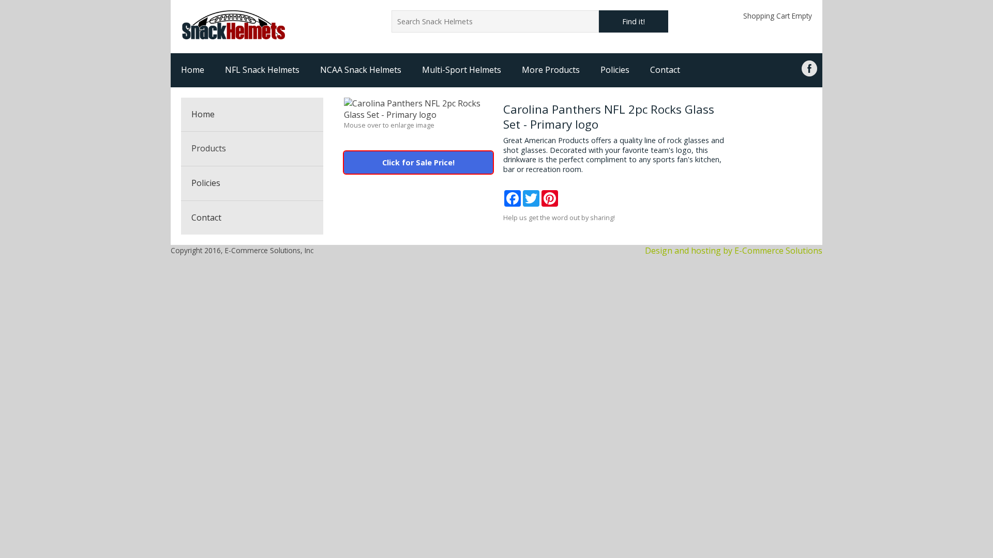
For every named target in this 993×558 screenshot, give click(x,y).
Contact (665, 69)
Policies (614, 69)
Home (192, 69)
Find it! (633, 21)
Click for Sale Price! (418, 162)
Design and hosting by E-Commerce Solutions (733, 250)
